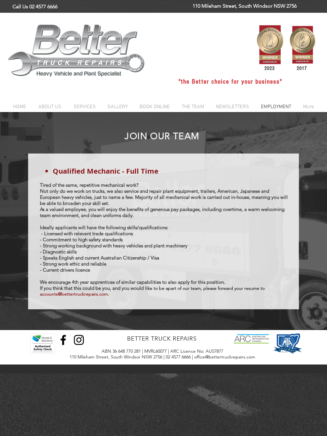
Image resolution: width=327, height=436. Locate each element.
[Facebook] (63, 340)
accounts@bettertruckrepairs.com (74, 294)
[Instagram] (79, 340)
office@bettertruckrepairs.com (224, 357)
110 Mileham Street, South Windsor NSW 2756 (116, 357)
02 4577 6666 (178, 357)
